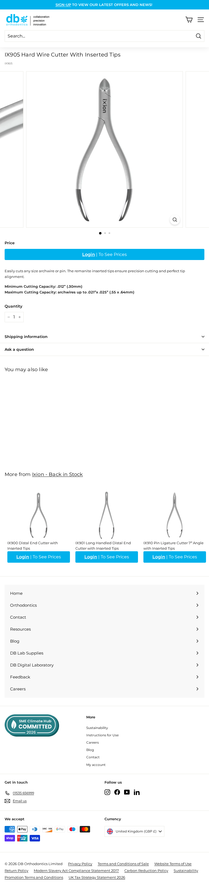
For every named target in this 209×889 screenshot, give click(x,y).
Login (88, 254)
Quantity (13, 306)
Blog (90, 750)
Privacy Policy (80, 864)
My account (96, 765)
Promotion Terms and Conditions (34, 877)
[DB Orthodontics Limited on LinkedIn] (137, 792)
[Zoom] (175, 220)
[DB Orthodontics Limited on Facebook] (117, 792)
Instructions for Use (102, 735)
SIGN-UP (63, 4)
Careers (92, 742)
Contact (93, 757)
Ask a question (19, 349)
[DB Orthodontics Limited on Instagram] (107, 792)
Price (10, 242)
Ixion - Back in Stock (57, 474)
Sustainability (97, 728)
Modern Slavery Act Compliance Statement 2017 (76, 870)
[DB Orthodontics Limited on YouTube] (127, 792)
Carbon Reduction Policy (146, 870)
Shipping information (26, 336)
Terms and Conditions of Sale (123, 864)
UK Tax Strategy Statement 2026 (97, 877)
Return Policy (16, 870)
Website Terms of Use (173, 864)
